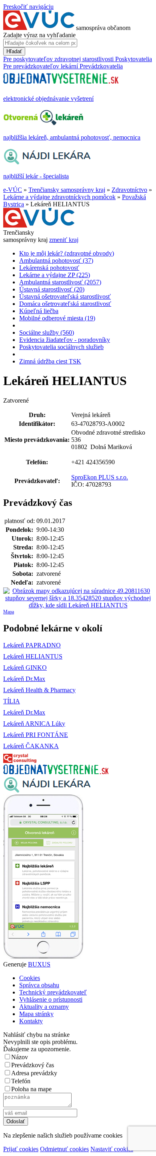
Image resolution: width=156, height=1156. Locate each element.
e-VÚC (12, 189)
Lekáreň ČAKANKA (31, 746)
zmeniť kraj (63, 239)
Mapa (8, 612)
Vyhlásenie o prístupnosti (50, 999)
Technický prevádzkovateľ (53, 992)
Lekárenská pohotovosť (49, 267)
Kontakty (31, 1021)
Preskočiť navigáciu (28, 6)
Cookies (29, 977)
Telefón (20, 1081)
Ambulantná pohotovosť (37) (56, 260)
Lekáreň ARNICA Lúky (34, 723)
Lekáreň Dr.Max (24, 678)
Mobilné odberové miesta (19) (57, 318)
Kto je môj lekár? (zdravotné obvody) (66, 253)
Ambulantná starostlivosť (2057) (60, 282)
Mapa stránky (36, 1013)
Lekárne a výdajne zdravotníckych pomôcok (59, 197)
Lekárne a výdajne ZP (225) (54, 275)
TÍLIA (11, 701)
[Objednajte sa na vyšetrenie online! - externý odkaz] (55, 772)
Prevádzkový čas (32, 1065)
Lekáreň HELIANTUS (32, 656)
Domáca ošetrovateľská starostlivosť (65, 303)
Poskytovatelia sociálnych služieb (61, 346)
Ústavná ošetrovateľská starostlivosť (65, 296)
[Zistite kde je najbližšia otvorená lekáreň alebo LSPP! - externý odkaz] (43, 957)
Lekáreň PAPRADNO (32, 645)
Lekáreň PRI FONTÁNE (35, 734)
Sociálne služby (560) (46, 332)
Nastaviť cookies (111, 1149)
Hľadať (14, 51)
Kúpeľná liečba (38, 310)
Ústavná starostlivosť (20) (51, 289)
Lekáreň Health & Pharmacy (39, 690)
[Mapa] (78, 598)
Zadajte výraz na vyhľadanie (39, 35)
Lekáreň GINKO (25, 667)
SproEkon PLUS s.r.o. (99, 477)
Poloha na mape (31, 1089)
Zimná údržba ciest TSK (50, 361)
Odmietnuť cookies (64, 1149)
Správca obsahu (39, 985)
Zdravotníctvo (129, 189)
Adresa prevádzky (34, 1073)
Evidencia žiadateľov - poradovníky (64, 339)
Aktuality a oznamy (44, 1006)
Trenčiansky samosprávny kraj (66, 189)
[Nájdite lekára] (47, 790)
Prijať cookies (20, 1149)
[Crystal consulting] (19, 760)
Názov (19, 1057)
